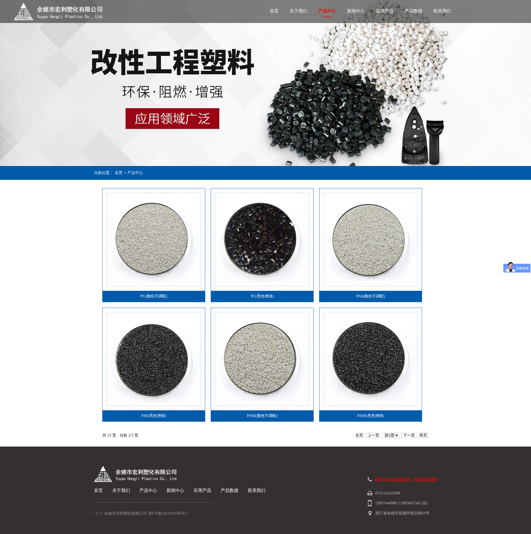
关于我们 (298, 11)
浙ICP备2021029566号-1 (168, 513)
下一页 (409, 435)
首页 (274, 11)
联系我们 (442, 11)
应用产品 (385, 11)
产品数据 (413, 11)
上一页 (373, 435)
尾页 (423, 435)
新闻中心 (356, 11)
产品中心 (327, 11)
